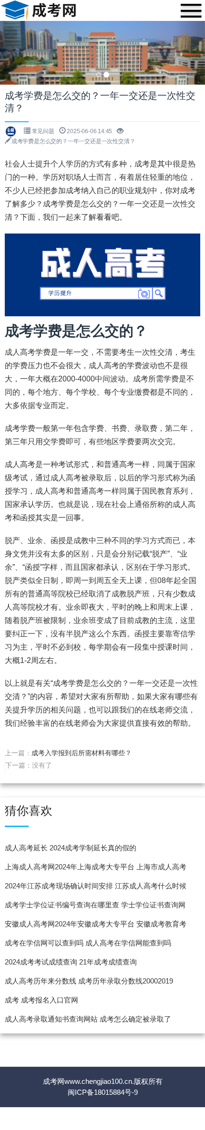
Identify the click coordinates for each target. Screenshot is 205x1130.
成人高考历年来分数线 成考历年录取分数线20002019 (89, 981)
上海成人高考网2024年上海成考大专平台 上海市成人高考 (95, 867)
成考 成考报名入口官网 (41, 1000)
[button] (15, 53)
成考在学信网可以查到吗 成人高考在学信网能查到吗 (88, 943)
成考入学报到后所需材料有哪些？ (81, 753)
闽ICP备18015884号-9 (103, 1092)
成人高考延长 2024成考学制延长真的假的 (70, 848)
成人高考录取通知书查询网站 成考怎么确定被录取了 (88, 1019)
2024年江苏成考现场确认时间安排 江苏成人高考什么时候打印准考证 (95, 889)
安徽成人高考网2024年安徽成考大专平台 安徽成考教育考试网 (95, 927)
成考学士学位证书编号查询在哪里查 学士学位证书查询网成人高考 (95, 908)
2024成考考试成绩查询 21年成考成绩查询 (71, 962)
